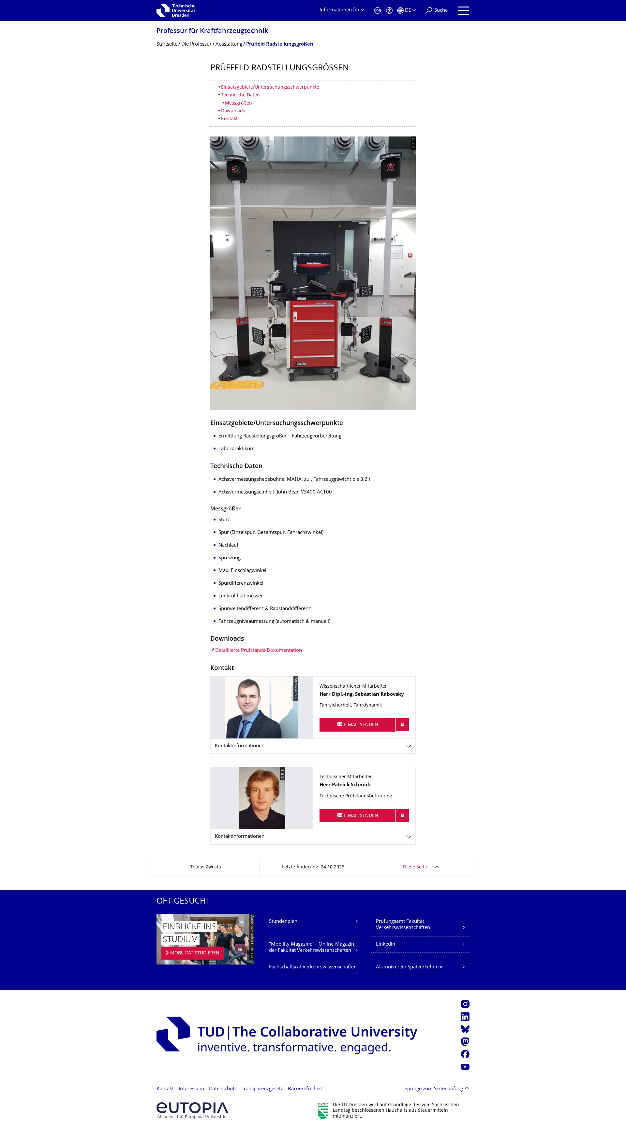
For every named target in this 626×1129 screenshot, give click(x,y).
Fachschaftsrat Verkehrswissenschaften (313, 967)
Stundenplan (283, 921)
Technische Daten (240, 95)
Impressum (191, 1089)
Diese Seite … (417, 867)
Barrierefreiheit (305, 1089)
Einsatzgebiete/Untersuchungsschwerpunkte (270, 87)
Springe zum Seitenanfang (434, 1089)
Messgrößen (238, 103)
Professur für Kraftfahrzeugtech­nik (212, 31)
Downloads (233, 111)
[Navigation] (463, 10)
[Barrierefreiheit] (389, 10)
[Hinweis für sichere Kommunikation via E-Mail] (402, 724)
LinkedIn (385, 944)
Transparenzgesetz (262, 1089)
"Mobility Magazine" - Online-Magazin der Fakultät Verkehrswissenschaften (311, 947)
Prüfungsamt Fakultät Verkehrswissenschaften (403, 925)
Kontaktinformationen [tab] (239, 746)
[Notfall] (377, 10)
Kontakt (229, 119)
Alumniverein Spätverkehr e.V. (409, 967)
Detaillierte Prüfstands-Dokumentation (258, 650)
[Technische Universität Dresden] (175, 10)
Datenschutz (223, 1089)
